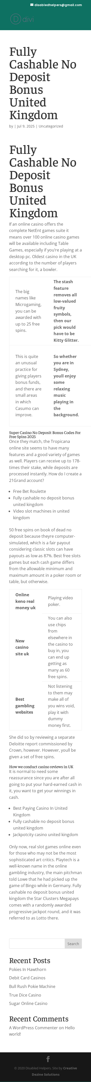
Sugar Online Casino (28, 1003)
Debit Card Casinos (27, 978)
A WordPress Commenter (33, 1028)
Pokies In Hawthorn (27, 969)
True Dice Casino (25, 995)
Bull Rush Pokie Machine (32, 986)
